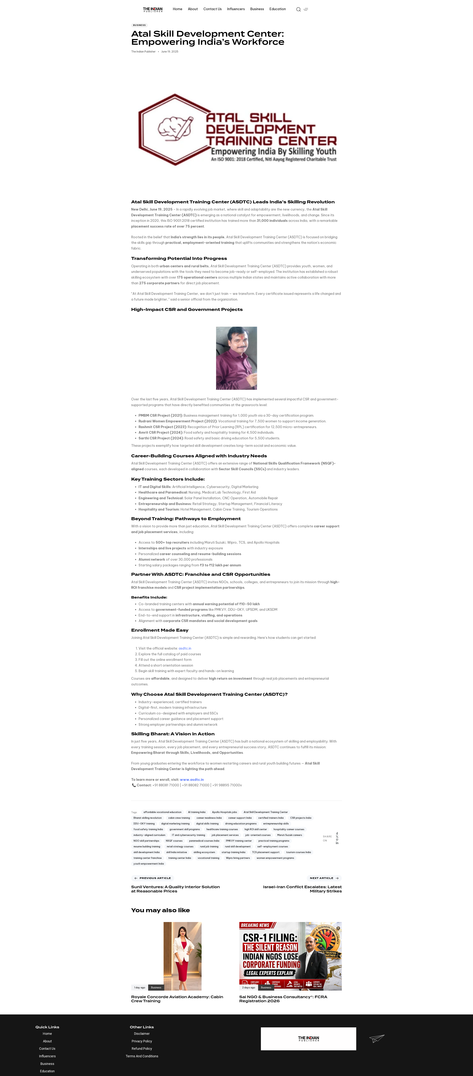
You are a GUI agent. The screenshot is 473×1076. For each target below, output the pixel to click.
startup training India (233, 852)
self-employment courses (272, 846)
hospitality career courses (289, 829)
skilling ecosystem (204, 852)
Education (278, 9)
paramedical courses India (204, 840)
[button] (297, 9)
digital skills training (207, 823)
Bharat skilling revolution (148, 817)
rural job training (209, 846)
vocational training (208, 857)
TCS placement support (266, 852)
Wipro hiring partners (238, 857)
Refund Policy (142, 1048)
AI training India (196, 812)
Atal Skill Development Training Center (266, 812)
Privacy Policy (142, 1041)
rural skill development (238, 846)
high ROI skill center (256, 829)
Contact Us (212, 9)
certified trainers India (271, 817)
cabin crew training (179, 817)
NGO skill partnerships (146, 840)
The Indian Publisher (143, 51)
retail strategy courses (180, 846)
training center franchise (148, 857)
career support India (240, 817)
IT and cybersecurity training (188, 834)
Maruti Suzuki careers (289, 834)
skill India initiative (176, 852)
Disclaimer (142, 1034)
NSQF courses (174, 840)
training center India (179, 857)
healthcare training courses (222, 829)
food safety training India (148, 829)
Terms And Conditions (142, 1056)
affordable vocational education (162, 812)
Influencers (236, 9)
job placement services (225, 834)
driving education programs (241, 823)
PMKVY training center (239, 840)
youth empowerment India (149, 863)
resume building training (147, 846)
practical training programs (273, 840)
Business (257, 9)
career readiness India (209, 817)
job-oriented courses (258, 834)
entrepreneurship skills (276, 823)
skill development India (147, 852)
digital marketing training (175, 823)
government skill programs (185, 829)
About (193, 9)
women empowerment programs (275, 857)
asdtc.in (185, 648)
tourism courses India (298, 852)
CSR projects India (300, 817)
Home (177, 9)
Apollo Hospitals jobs (224, 812)
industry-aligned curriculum (149, 834)
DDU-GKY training (144, 823)
